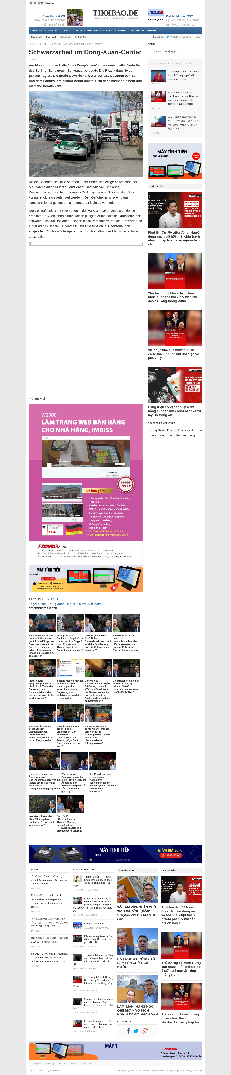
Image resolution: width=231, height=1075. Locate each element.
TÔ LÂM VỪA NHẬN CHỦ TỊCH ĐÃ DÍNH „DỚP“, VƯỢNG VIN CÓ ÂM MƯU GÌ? (136, 913)
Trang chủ (37, 30)
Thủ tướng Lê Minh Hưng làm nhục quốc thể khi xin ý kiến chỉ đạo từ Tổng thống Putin (172, 297)
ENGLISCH (36, 37)
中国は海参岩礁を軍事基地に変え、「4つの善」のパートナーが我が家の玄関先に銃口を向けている (50, 922)
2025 (38, 44)
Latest (155, 64)
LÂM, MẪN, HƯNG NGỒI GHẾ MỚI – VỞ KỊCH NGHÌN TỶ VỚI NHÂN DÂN (137, 1010)
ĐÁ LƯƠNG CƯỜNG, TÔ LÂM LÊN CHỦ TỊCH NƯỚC (136, 963)
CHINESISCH (81, 37)
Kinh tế (67, 30)
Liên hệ (122, 30)
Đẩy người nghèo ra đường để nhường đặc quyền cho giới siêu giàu (98, 939)
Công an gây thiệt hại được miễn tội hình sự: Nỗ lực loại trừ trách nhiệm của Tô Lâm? (93, 1004)
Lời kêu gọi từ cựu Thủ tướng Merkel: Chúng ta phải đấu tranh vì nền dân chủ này (49, 880)
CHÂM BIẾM (156, 186)
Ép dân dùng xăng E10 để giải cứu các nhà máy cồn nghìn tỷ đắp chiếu (98, 1024)
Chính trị (53, 30)
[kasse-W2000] (86, 562)
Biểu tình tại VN (53, 16)
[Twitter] (137, 1032)
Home (31, 44)
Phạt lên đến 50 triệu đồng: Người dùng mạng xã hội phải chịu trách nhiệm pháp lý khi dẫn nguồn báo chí (174, 238)
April (45, 44)
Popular (165, 64)
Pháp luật (92, 30)
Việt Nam (95, 604)
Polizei (81, 604)
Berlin (42, 604)
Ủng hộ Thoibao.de (94, 923)
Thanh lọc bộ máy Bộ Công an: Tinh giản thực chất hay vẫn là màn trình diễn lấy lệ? (93, 960)
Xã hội (78, 30)
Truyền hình (127, 871)
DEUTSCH (51, 37)
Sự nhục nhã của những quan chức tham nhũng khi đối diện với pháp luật (174, 354)
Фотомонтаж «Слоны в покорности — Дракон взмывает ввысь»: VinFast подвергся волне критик (49, 957)
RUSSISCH (65, 37)
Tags (189, 64)
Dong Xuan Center (61, 604)
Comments (178, 64)
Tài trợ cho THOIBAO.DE (144, 30)
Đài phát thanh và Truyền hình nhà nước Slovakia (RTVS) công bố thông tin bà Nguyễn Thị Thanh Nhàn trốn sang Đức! (92, 904)
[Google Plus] (146, 1032)
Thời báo (39, 1070)
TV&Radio (108, 30)
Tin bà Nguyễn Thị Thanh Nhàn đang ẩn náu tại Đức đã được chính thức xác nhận (92, 881)
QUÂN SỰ (86, 1063)
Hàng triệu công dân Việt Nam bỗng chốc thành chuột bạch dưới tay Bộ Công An (174, 411)
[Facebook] (130, 1032)
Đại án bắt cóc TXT (179, 16)
